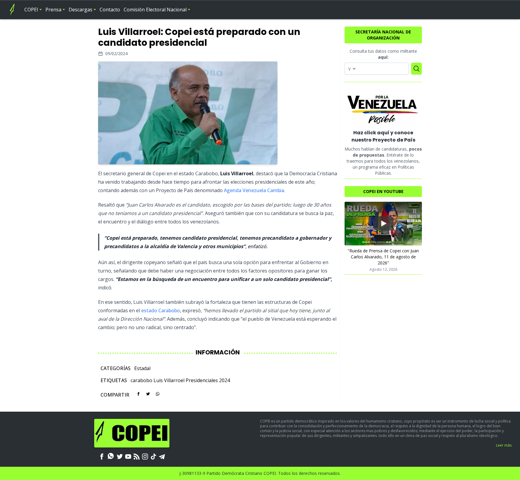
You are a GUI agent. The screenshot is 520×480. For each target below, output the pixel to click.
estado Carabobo (160, 310)
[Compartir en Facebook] (138, 394)
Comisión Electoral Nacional (155, 9)
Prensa (53, 9)
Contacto (110, 9)
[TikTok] (153, 456)
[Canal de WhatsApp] (110, 456)
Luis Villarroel (168, 380)
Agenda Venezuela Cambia (254, 190)
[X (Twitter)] (120, 456)
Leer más (504, 445)
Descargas (80, 9)
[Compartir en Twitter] (148, 394)
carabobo (141, 380)
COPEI (31, 9)
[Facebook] (102, 456)
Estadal (142, 368)
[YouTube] (128, 456)
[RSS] (137, 456)
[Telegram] (162, 456)
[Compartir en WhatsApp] (158, 394)
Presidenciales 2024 (208, 380)
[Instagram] (145, 456)
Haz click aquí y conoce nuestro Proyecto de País (383, 136)
